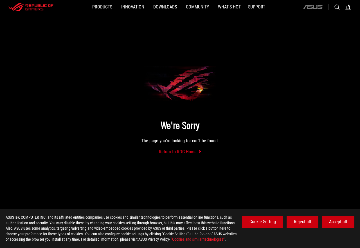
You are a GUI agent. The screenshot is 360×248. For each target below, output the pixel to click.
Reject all (302, 221)
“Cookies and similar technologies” (198, 239)
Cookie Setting (262, 221)
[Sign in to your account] (348, 7)
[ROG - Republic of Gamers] (30, 7)
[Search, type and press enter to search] (337, 7)
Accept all (338, 221)
